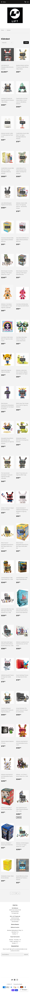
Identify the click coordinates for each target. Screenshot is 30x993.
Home (2, 30)
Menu (4, 2)
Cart (28, 2)
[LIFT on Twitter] (12, 980)
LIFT (11, 984)
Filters (26, 42)
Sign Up (26, 954)
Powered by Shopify (18, 984)
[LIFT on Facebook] (14, 980)
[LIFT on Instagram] (17, 980)
